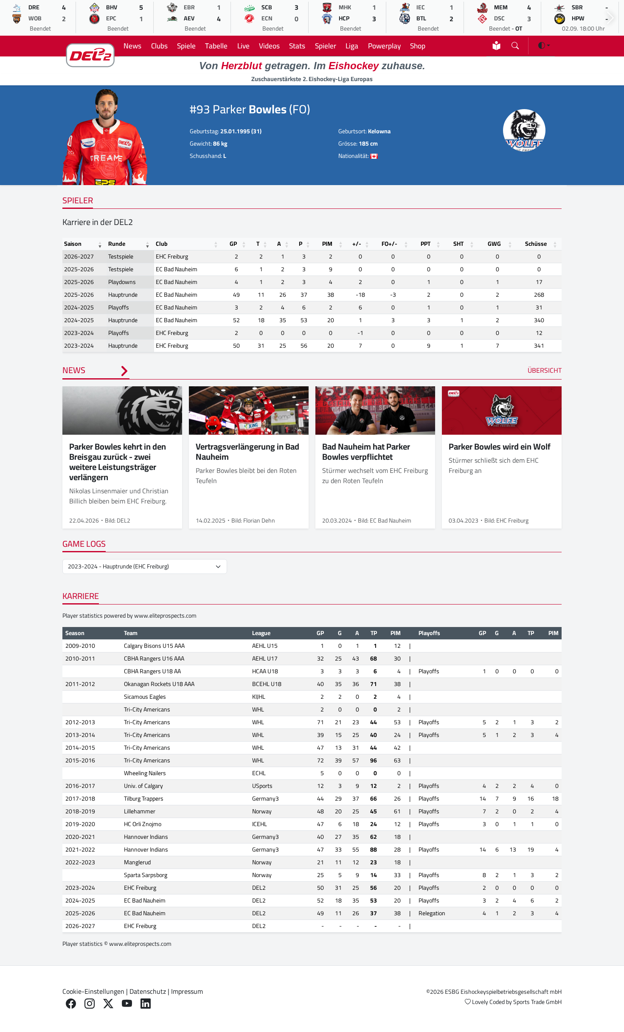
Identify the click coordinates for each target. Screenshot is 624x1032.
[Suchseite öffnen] (515, 44)
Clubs (159, 46)
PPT (425, 243)
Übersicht (545, 370)
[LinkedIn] (145, 1003)
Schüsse (536, 243)
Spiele (186, 46)
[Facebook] (70, 1003)
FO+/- (389, 243)
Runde (116, 243)
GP (233, 243)
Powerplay (384, 46)
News (132, 46)
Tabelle (216, 46)
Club (162, 243)
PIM (327, 243)
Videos (269, 46)
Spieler (325, 46)
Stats (297, 46)
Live (243, 46)
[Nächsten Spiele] (610, 18)
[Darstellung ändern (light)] (544, 45)
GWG (494, 243)
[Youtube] (126, 1003)
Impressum (187, 991)
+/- (356, 243)
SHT (458, 243)
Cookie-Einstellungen (93, 991)
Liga (352, 46)
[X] (108, 1003)
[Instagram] (89, 1003)
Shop (417, 46)
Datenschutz (147, 991)
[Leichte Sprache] (496, 45)
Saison (73, 243)
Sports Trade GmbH (537, 1001)
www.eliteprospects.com (165, 615)
